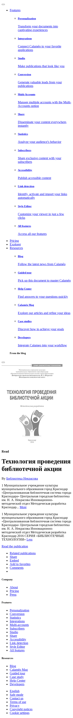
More (23, 507)
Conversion (17, 614)
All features (17, 650)
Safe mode (16, 694)
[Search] (3, 362)
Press (13, 594)
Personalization (19, 610)
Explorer (15, 244)
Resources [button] (16, 248)
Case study (17, 677)
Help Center (17, 680)
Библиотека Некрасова (22, 478)
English (14, 691)
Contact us (16, 698)
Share (13, 635)
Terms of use (18, 702)
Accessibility (18, 639)
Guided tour (17, 673)
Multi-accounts (19, 625)
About (14, 587)
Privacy (14, 705)
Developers (17, 684)
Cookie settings (19, 713)
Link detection (19, 643)
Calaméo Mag (19, 669)
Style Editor (17, 646)
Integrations (17, 621)
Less (29, 539)
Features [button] (15, 10)
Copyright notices (21, 709)
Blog (13, 666)
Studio (14, 632)
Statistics (15, 617)
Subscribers (17, 628)
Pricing (14, 240)
